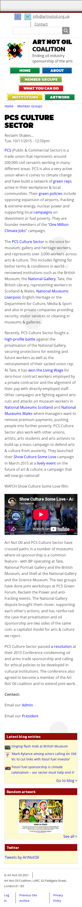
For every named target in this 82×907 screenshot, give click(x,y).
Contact (41, 24)
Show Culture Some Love (35, 456)
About (57, 70)
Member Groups (41, 79)
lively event (46, 463)
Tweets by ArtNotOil (22, 857)
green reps (62, 181)
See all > (70, 836)
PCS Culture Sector (28, 241)
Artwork (60, 97)
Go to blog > (66, 780)
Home (25, 70)
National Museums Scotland (29, 407)
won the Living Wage (45, 370)
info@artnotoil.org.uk (51, 16)
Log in (6, 898)
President (30, 715)
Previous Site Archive (28, 898)
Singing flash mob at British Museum (39, 746)
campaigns (42, 212)
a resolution (61, 646)
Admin (27, 705)
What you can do (41, 88)
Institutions (25, 97)
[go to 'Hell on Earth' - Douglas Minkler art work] (41, 815)
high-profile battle (20, 339)
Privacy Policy (58, 898)
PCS (8, 150)
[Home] (16, 51)
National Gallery (42, 278)
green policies (51, 193)
